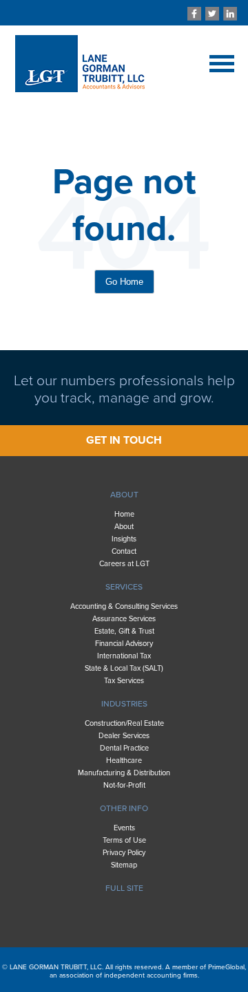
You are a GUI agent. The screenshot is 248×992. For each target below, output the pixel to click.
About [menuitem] (124, 526)
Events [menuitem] (124, 827)
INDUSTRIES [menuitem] (124, 704)
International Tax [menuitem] (124, 655)
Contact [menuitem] (124, 551)
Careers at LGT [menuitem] (124, 563)
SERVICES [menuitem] (124, 587)
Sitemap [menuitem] (124, 865)
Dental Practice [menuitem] (124, 748)
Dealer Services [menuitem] (124, 735)
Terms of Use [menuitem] (124, 840)
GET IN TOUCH (124, 440)
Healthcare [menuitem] (124, 760)
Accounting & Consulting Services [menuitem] (124, 606)
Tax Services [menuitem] (124, 680)
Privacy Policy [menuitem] (124, 852)
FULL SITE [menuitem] (124, 888)
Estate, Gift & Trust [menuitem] (124, 631)
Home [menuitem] (124, 514)
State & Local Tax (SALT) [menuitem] (124, 668)
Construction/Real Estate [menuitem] (124, 723)
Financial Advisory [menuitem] (124, 643)
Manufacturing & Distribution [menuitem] (124, 772)
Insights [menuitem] (124, 539)
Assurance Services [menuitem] (124, 618)
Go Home (124, 282)
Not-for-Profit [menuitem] (124, 785)
